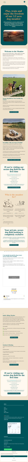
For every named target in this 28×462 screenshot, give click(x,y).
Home (5, 407)
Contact (5, 411)
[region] (14, 431)
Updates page (6, 419)
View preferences (14, 460)
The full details (13, 337)
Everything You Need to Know (13, 159)
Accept (14, 456)
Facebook (8, 446)
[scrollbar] (12, 433)
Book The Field (6, 412)
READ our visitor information (13, 187)
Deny (14, 458)
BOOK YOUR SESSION (13, 364)
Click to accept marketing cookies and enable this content (14, 277)
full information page (13, 174)
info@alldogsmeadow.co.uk (8, 440)
